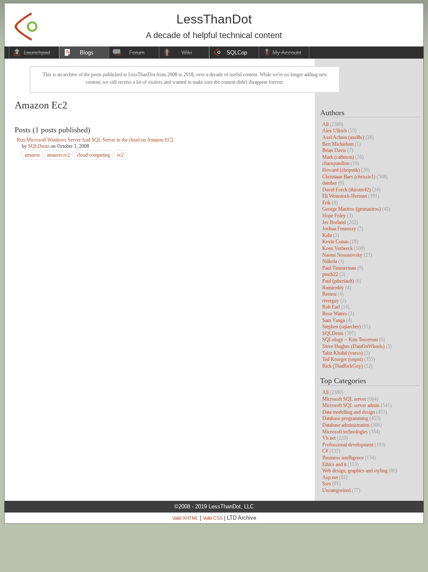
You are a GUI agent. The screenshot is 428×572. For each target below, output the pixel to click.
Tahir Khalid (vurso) (342, 353)
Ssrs (326, 484)
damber (329, 183)
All (325, 124)
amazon (32, 155)
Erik (326, 203)
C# (325, 451)
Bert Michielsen (338, 144)
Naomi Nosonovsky (342, 255)
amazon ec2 (58, 155)
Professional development (347, 445)
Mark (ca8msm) (338, 157)
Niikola (329, 261)
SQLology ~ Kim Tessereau (350, 340)
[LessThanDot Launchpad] (26, 24)
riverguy (330, 301)
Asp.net (330, 477)
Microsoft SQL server (344, 399)
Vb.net (329, 438)
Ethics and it (334, 464)
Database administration (345, 425)
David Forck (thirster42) (346, 190)
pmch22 (330, 274)
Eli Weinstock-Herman (344, 196)
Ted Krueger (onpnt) (342, 359)
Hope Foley (334, 216)
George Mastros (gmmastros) (351, 209)
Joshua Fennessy (339, 229)
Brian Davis (334, 150)
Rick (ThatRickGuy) (342, 366)
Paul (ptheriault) (338, 281)
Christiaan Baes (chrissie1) (348, 177)
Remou (329, 294)
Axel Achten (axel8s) (343, 137)
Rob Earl (331, 307)
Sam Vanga (333, 320)
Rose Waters (334, 314)
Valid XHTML (185, 517)
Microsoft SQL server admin (351, 405)
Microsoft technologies (345, 432)
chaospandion (335, 163)
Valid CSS (212, 517)
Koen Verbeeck (337, 248)
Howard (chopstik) (341, 170)
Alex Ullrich (334, 131)
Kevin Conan (335, 242)
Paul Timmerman (339, 268)
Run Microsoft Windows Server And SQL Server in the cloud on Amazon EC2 (95, 140)
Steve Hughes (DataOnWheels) (353, 346)
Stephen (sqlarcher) (341, 327)
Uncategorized (336, 490)
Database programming (345, 418)
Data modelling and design (348, 412)
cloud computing (93, 155)
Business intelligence (343, 458)
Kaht (327, 235)
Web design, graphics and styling (354, 471)
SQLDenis (333, 333)
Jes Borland (334, 222)
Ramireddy (333, 288)
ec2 (120, 155)
